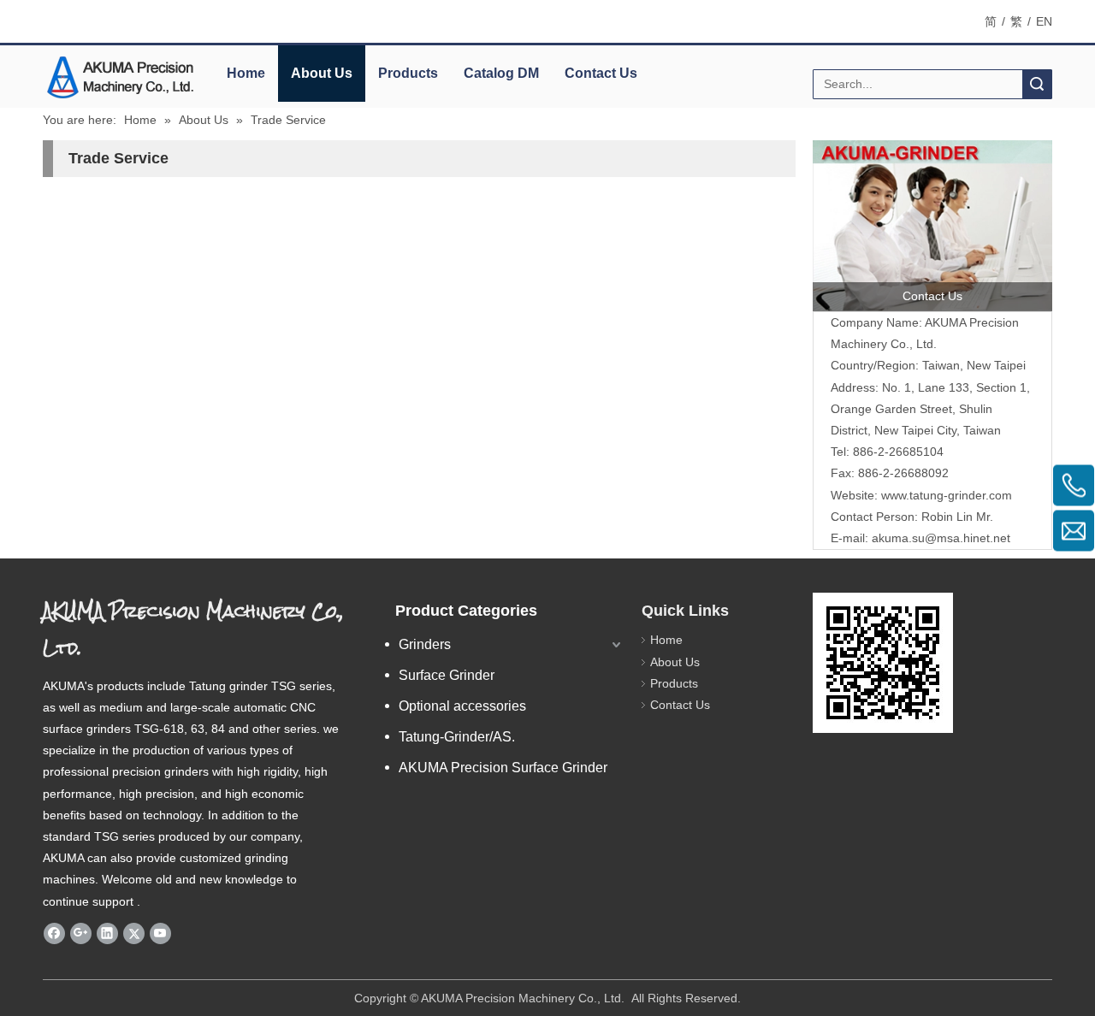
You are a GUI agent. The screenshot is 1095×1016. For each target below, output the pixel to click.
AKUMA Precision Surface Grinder (503, 767)
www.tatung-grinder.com (946, 495)
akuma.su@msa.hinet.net (941, 538)
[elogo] (120, 77)
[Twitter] (134, 933)
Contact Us (601, 73)
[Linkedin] (107, 933)
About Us (321, 73)
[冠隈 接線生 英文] (932, 225)
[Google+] (81, 933)
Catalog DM (501, 73)
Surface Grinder (446, 675)
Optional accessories (462, 706)
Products (408, 73)
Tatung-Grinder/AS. (457, 737)
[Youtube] (160, 933)
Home (246, 73)
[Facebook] (54, 933)
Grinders (425, 644)
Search (1036, 84)
